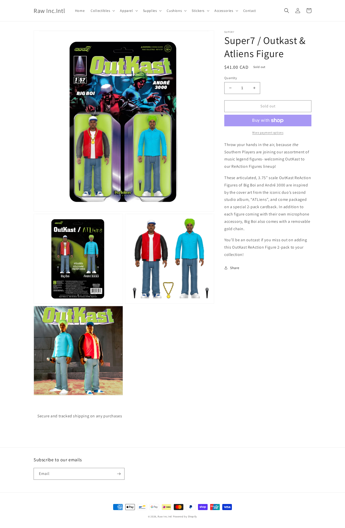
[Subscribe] (118, 474)
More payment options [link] (267, 132)
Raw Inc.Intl (165, 516)
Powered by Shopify (185, 516)
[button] (102, 10)
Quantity (230, 78)
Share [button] (234, 267)
